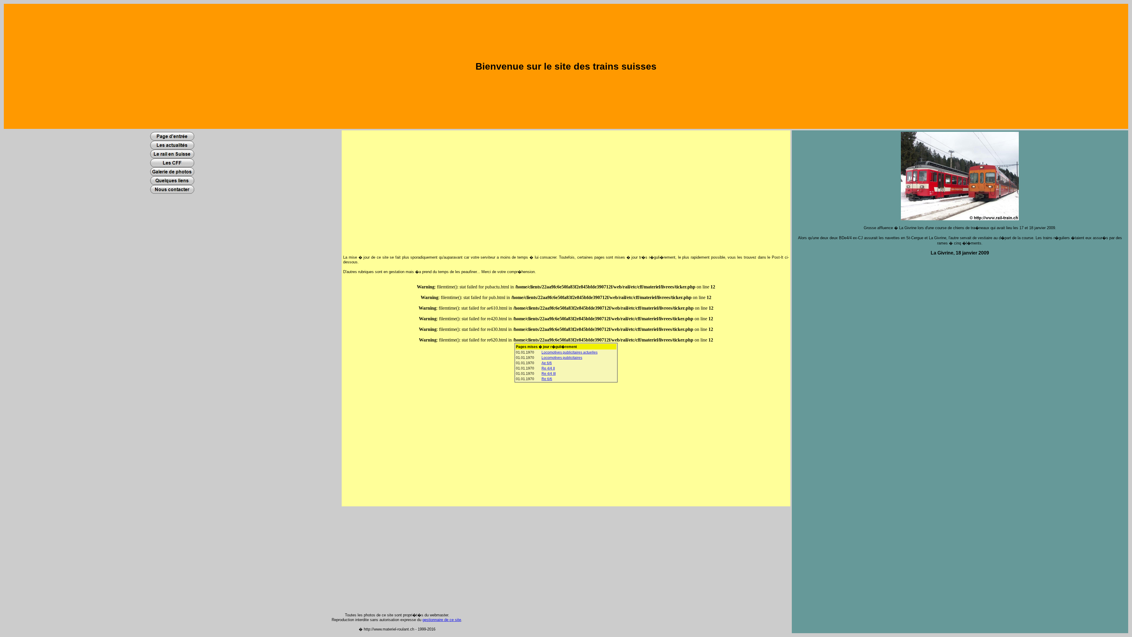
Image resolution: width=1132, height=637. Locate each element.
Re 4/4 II (548, 368)
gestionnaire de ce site (441, 620)
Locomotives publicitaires (562, 358)
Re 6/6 (547, 379)
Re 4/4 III (549, 374)
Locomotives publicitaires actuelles (570, 352)
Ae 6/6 (547, 363)
